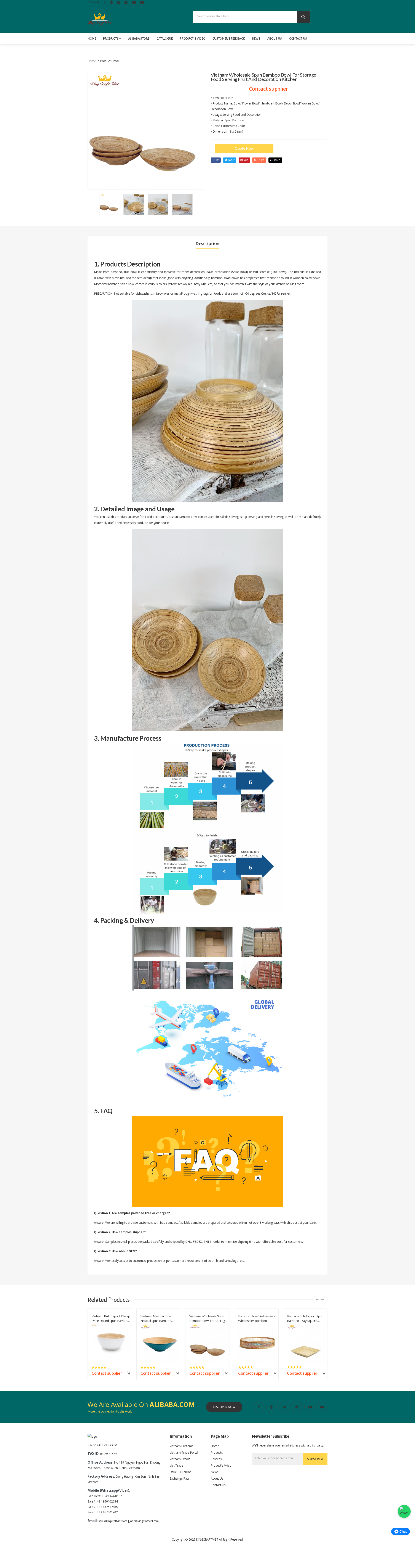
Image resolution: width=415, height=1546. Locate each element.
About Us (274, 38)
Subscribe (315, 1459)
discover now (224, 1407)
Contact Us (298, 38)
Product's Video (192, 38)
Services (216, 1459)
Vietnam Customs (181, 1446)
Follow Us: (94, 2)
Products (110, 38)
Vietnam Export (180, 1459)
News (256, 38)
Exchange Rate (179, 1478)
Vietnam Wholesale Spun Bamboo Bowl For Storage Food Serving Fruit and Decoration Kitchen (110, 1317)
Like (216, 160)
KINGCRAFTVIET (207, 1539)
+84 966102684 (107, 1501)
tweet (231, 160)
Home (92, 38)
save (245, 160)
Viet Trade (176, 1465)
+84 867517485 (107, 1507)
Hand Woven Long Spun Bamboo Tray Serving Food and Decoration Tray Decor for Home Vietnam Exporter (257, 1317)
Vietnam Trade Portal (184, 1452)
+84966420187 (112, 1496)
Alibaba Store (138, 38)
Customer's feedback (228, 38)
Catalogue (164, 38)
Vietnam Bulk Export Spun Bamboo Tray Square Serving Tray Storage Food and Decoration (208, 1317)
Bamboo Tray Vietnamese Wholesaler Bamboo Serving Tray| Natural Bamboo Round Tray (159, 1317)
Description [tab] (207, 243)
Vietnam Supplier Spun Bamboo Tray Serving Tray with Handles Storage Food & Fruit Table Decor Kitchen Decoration (306, 1317)
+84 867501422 (107, 1512)
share (260, 160)
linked (276, 160)
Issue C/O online (180, 1472)
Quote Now (244, 148)
